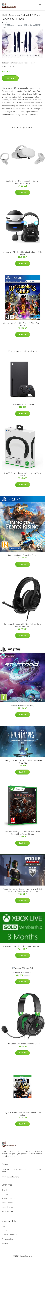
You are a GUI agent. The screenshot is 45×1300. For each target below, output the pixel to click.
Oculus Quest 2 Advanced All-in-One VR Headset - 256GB (22, 182)
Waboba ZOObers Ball (22, 973)
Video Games (17, 63)
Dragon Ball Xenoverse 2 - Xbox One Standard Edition (22, 1113)
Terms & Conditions (9, 1235)
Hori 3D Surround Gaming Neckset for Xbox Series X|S (22, 474)
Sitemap (5, 1243)
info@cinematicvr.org (10, 1177)
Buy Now (10, 78)
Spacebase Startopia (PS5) (22, 705)
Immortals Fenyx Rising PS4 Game (22, 555)
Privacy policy (7, 1239)
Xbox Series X (29, 63)
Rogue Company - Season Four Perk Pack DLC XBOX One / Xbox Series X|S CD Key (22, 890)
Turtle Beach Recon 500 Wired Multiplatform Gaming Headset (22, 625)
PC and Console (8, 1198)
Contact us (6, 1230)
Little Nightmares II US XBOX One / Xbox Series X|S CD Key (22, 761)
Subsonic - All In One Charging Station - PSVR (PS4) (22, 253)
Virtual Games (7, 1207)
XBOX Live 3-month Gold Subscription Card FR (22, 946)
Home (4, 22)
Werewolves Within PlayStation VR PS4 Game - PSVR (22, 324)
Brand (4, 1190)
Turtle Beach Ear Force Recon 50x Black (22, 1044)
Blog (4, 1226)
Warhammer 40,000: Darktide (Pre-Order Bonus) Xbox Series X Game (22, 832)
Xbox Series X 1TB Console (22, 404)
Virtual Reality (7, 1211)
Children (5, 1194)
